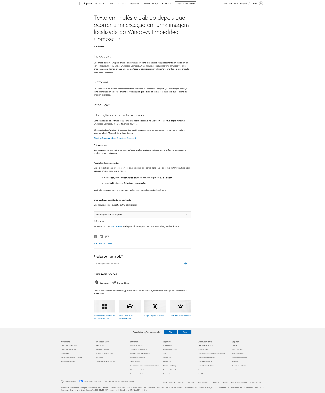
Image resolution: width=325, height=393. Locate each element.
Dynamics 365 (166, 358)
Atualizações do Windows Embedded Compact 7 (115, 138)
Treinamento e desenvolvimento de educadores (144, 366)
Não (185, 332)
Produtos (121, 3)
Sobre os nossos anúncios (239, 382)
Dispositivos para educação (138, 349)
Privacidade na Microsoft (239, 358)
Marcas (225, 382)
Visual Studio (202, 374)
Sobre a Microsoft (237, 349)
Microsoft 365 (100, 3)
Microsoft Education (136, 345)
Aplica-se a (100, 46)
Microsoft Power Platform (206, 366)
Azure (164, 353)
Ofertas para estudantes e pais (139, 370)
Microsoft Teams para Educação (140, 353)
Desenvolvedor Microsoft (205, 345)
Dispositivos (134, 3)
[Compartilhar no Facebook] (95, 236)
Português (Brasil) (70, 381)
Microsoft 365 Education (137, 358)
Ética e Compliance (203, 382)
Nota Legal (216, 382)
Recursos (165, 3)
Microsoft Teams (167, 374)
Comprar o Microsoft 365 (185, 3)
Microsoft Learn (203, 349)
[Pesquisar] (185, 263)
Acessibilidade (236, 370)
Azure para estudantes (137, 374)
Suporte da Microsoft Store (104, 353)
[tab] (103, 282)
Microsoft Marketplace (205, 362)
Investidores (235, 362)
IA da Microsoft (167, 345)
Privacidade (190, 382)
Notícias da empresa (238, 353)
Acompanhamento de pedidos (105, 362)
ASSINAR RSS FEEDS (104, 243)
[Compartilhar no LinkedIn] (100, 236)
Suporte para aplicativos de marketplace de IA (212, 353)
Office (111, 3)
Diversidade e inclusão (239, 366)
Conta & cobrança (151, 3)
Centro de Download (102, 349)
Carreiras (234, 345)
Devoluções (99, 358)
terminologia (116, 226)
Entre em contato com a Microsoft (173, 382)
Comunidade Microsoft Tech (206, 358)
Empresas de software (205, 370)
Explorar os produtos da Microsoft (71, 358)
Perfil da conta (100, 345)
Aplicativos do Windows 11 (69, 362)
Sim (170, 332)
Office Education (135, 362)
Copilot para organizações (69, 345)
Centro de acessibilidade (180, 315)
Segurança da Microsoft (154, 315)
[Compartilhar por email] (106, 236)
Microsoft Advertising (169, 366)
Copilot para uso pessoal (68, 349)
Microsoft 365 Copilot (169, 370)
